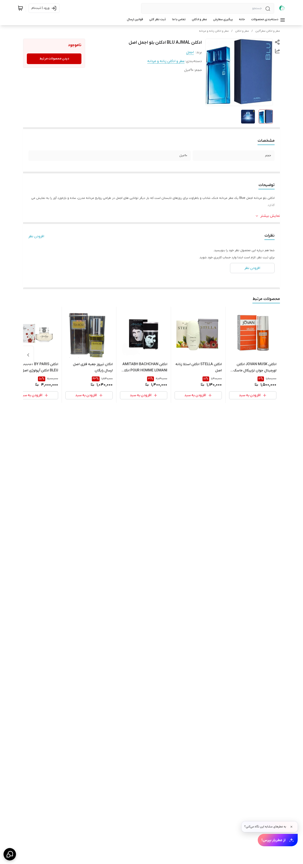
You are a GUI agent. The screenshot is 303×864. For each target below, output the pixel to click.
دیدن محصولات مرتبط (54, 59)
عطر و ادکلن (242, 31)
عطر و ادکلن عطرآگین (267, 31)
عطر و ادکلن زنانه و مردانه (214, 31)
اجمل (190, 52)
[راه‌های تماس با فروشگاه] (10, 854)
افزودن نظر (36, 236)
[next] (28, 355)
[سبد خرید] (20, 8)
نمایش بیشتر (270, 216)
